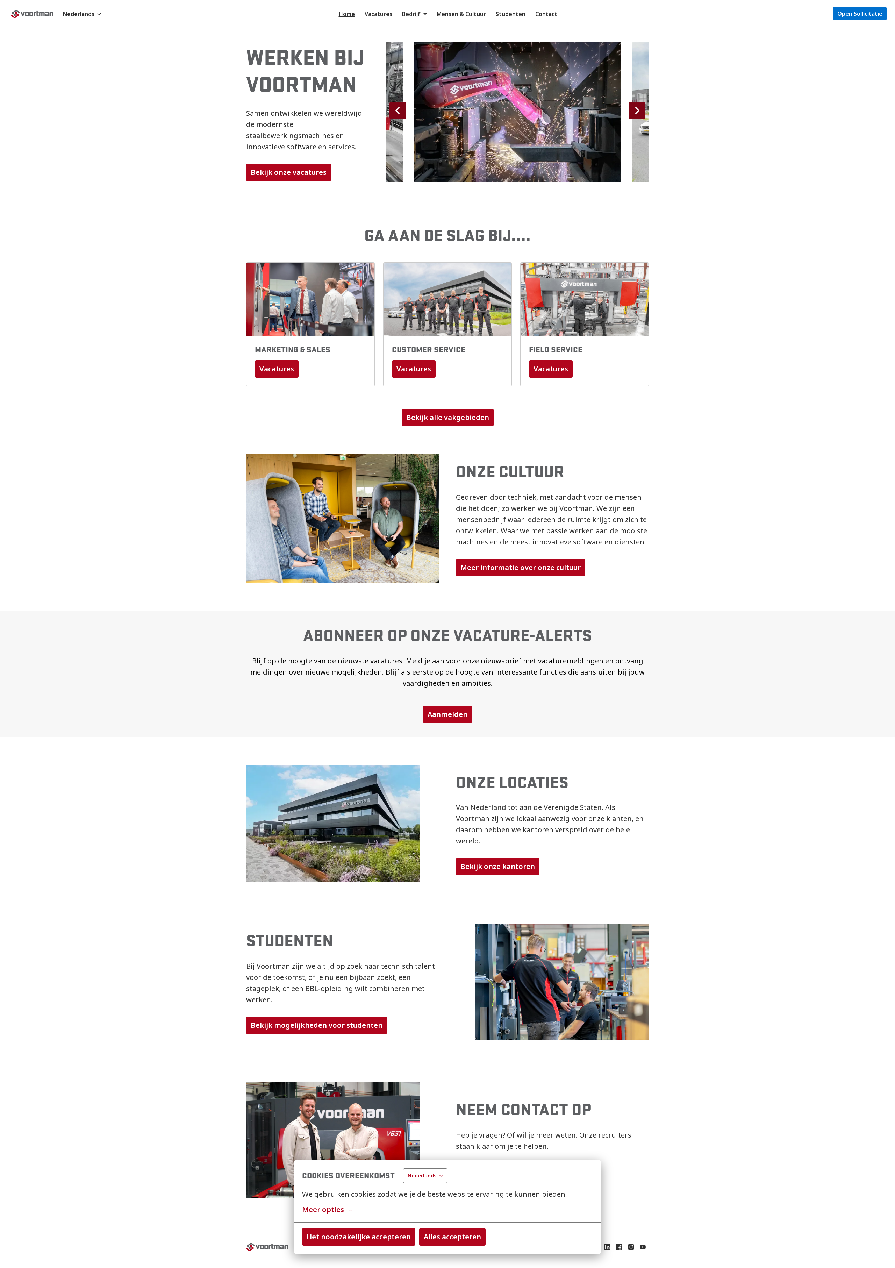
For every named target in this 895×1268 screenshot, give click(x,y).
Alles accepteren (452, 1236)
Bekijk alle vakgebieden (447, 417)
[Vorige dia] (397, 110)
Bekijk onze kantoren (497, 866)
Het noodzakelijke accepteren (359, 1236)
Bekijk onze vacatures (289, 172)
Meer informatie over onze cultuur (520, 567)
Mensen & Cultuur (461, 14)
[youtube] (643, 1247)
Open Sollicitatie (859, 13)
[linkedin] (607, 1247)
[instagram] (631, 1247)
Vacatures (378, 14)
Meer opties (323, 1209)
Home (347, 14)
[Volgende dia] (637, 110)
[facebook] (619, 1247)
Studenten (510, 14)
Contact (546, 14)
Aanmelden (447, 714)
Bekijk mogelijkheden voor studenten (316, 1025)
